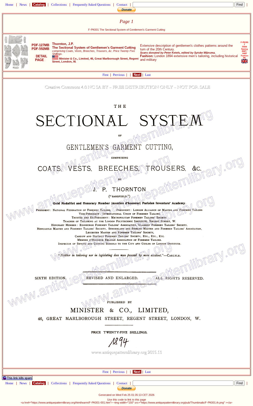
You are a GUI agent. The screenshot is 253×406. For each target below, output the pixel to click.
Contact (122, 4)
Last (148, 75)
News (23, 4)
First (106, 75)
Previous (119, 75)
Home (9, 4)
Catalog (39, 4)
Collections (58, 4)
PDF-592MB (40, 49)
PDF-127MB (40, 45)
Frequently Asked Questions (91, 4)
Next (137, 75)
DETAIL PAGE (40, 58)
